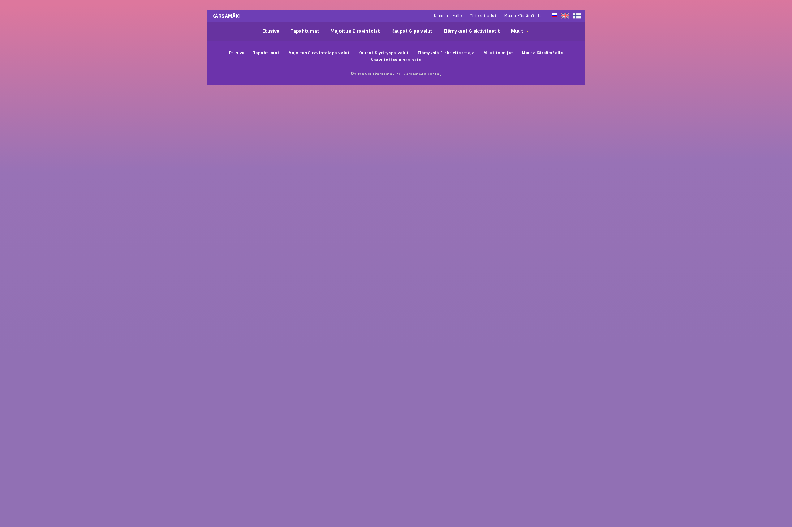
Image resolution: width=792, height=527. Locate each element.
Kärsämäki (226, 16)
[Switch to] (577, 16)
